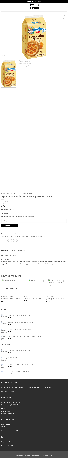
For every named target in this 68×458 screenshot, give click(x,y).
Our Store (23, 453)
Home (3, 193)
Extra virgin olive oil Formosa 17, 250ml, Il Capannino (55, 299)
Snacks (9, 233)
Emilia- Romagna (27, 193)
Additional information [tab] (19, 251)
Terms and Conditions (8, 446)
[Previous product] (6, 202)
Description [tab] (5, 251)
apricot (12, 236)
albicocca (7, 236)
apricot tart (17, 236)
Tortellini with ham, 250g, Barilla (32, 298)
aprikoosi (22, 236)
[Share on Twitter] (9, 240)
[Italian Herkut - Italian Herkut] (34, 7)
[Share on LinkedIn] (18, 240)
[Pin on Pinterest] (15, 240)
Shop (10, 453)
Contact (16, 453)
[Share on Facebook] (6, 240)
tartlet (44, 236)
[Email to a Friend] (12, 240)
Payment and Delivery (8, 442)
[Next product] (3, 202)
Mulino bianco (34, 236)
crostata (28, 236)
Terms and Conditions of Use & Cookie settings (43, 453)
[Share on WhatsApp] (3, 240)
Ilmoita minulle (9, 225)
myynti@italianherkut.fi (8, 413)
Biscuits (14, 233)
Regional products (13, 193)
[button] (4, 7)
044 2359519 (5, 411)
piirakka (40, 236)
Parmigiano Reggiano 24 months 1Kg (10, 299)
